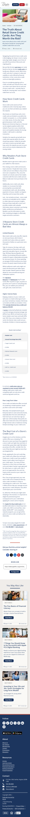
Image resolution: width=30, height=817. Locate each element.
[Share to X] (11, 555)
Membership (6, 746)
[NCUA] (5, 813)
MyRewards (14, 280)
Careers (4, 748)
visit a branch (19, 527)
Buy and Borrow (18, 25)
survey (6, 310)
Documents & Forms (8, 765)
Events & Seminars (7, 768)
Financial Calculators (8, 767)
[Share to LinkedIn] (15, 555)
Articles (9, 25)
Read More (8, 618)
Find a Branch (10, 789)
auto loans (18, 67)
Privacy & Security (7, 808)
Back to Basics (8, 602)
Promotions (5, 750)
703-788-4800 (10, 527)
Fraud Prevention (7, 770)
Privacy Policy (20, 806)
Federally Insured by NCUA (8, 798)
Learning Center (7, 763)
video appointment (18, 525)
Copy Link (15, 572)
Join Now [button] (15, 4)
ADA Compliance (19, 808)
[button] (26, 4)
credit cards (21, 69)
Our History (5, 744)
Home (4, 25)
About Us (5, 743)
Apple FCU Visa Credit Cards (13, 504)
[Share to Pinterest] (18, 555)
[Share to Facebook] (7, 555)
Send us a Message (11, 786)
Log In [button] (22, 4)
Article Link (15, 562)
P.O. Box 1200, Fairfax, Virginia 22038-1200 (16, 780)
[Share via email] (22, 555)
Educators (5, 752)
